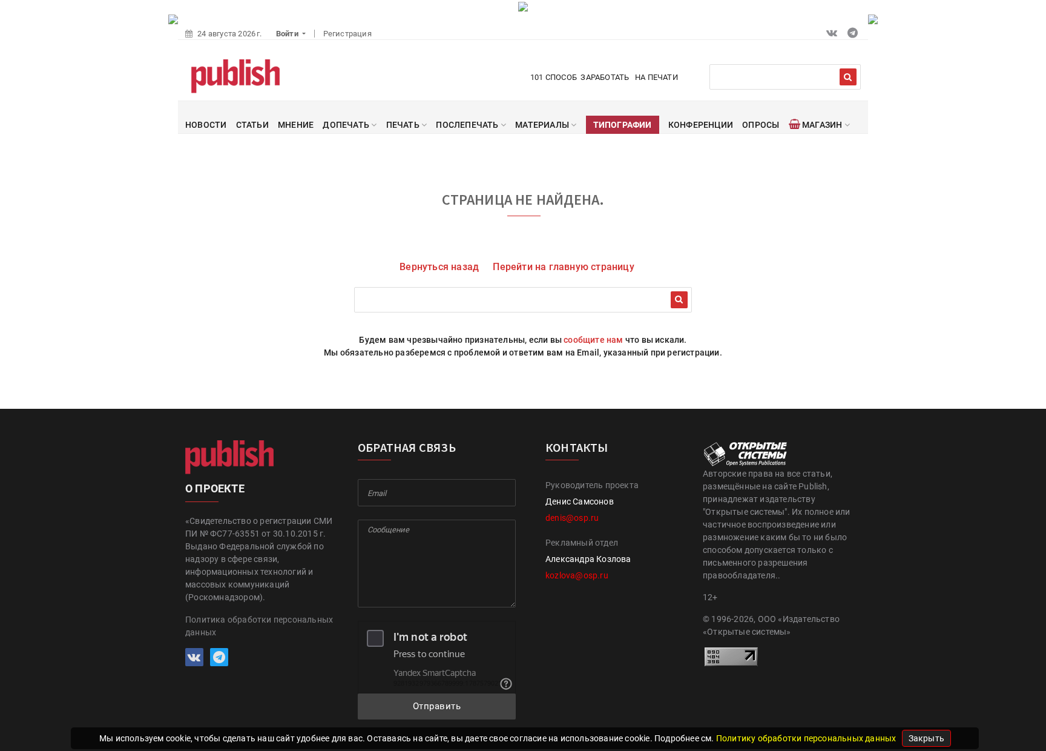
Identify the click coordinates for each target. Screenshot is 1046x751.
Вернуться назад (439, 267)
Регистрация (347, 33)
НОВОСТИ (205, 125)
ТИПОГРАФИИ (622, 125)
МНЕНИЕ (296, 125)
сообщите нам (593, 340)
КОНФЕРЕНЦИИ (700, 125)
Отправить (437, 706)
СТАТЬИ (252, 125)
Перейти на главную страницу (563, 267)
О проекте (215, 488)
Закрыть (926, 738)
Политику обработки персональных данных (807, 738)
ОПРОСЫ (760, 125)
